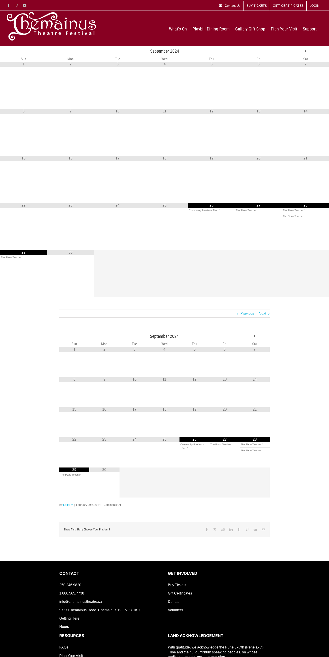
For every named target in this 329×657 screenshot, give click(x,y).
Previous (247, 313)
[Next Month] (305, 51)
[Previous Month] (23, 51)
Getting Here (69, 618)
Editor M (68, 504)
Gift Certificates (180, 593)
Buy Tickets (177, 585)
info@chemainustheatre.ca (80, 601)
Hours (64, 627)
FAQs (63, 647)
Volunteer (175, 610)
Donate (173, 601)
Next (262, 313)
